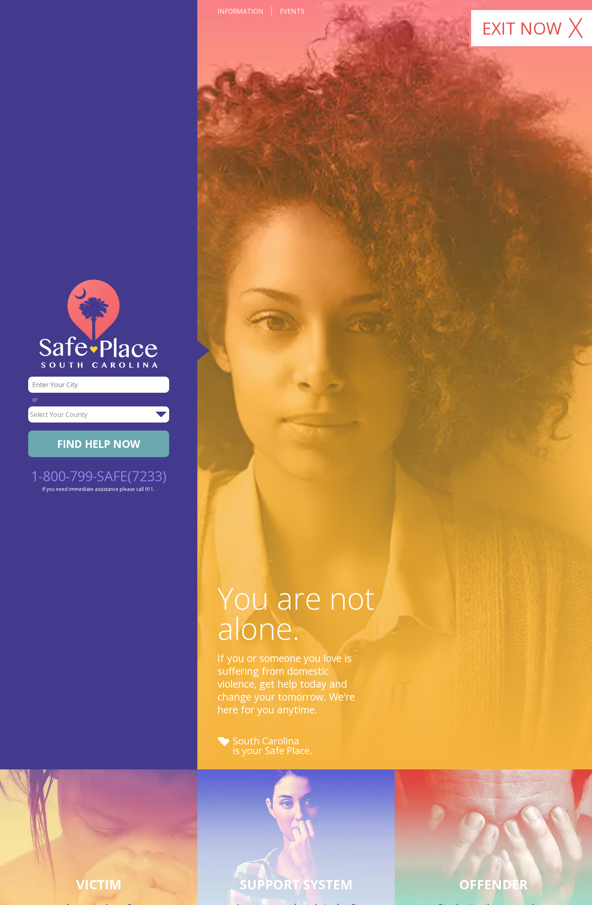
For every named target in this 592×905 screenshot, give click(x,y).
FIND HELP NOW (98, 444)
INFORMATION (240, 11)
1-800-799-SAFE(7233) (98, 476)
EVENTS (292, 11)
